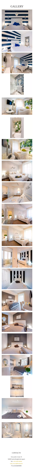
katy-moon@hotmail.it (16, 463)
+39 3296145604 (17, 461)
